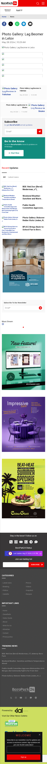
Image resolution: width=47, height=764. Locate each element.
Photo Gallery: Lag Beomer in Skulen (16, 106)
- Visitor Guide (7, 618)
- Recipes (28, 594)
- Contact (5, 633)
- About (4, 622)
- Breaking (5, 587)
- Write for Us (6, 625)
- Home (4, 610)
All (4, 177)
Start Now (14, 153)
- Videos (28, 587)
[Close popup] (39, 734)
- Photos (28, 583)
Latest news (13, 177)
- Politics (5, 590)
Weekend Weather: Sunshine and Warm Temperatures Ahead (33, 199)
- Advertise (6, 629)
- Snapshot (29, 590)
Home (4, 17)
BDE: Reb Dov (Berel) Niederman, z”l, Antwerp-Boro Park (32, 189)
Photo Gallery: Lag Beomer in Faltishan (30, 89)
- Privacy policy (7, 637)
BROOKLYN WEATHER (21, 10)
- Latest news (7, 583)
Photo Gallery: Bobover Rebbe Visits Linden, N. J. (34, 220)
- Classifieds (6, 614)
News (12, 17)
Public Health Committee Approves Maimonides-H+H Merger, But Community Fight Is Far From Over (23, 669)
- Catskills (5, 594)
